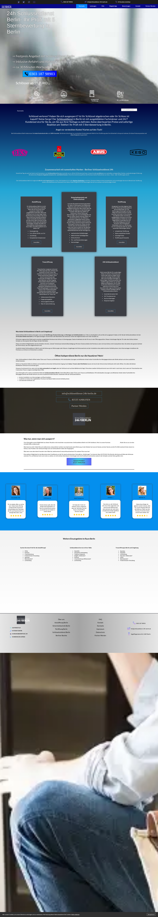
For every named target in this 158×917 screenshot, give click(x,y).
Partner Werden (150, 6)
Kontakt (138, 6)
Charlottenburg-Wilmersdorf (82, 559)
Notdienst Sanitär (17, 630)
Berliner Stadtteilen (78, 180)
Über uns (61, 619)
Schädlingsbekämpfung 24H (19, 633)
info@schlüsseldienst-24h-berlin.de (79, 393)
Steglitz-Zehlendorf (79, 555)
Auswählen (36, 242)
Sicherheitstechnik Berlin (61, 626)
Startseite (82, 6)
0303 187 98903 (68, 2)
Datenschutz (100, 632)
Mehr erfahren (75, 914)
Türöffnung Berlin (61, 629)
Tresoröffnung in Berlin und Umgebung (127, 547)
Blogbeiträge (113, 6)
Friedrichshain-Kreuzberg (32, 555)
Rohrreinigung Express (18, 636)
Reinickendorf (29, 559)
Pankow (27, 552)
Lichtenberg (28, 560)
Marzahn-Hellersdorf (126, 555)
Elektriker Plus (16, 627)
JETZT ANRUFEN (81, 399)
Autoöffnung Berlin (61, 623)
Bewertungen (126, 6)
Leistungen (93, 6)
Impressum (100, 629)
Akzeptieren (151, 914)
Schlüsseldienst (65, 119)
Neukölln (76, 551)
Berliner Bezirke (61, 635)
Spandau (27, 557)
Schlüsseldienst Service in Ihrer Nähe (81, 547)
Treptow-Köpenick (79, 554)
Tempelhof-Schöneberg (80, 552)
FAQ (103, 6)
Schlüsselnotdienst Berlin (61, 632)
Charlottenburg (29, 554)
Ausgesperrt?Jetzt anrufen (79, 462)
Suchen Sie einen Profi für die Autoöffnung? (33, 547)
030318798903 (115, 442)
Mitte (26, 551)
